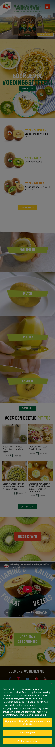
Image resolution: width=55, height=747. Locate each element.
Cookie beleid (39, 715)
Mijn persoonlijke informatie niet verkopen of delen (27, 722)
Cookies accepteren (27, 741)
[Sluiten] (52, 683)
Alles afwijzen (27, 732)
